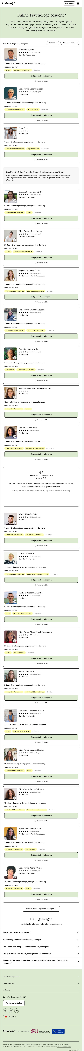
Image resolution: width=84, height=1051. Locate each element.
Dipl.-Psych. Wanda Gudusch (31, 310)
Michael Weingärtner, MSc (30, 593)
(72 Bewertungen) (35, 312)
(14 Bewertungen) (35, 556)
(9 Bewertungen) (35, 871)
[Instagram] (5, 1010)
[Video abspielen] (15, 58)
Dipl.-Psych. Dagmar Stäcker (31, 750)
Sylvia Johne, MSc (26, 671)
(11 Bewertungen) (35, 194)
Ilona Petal (23, 128)
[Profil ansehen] (10, 54)
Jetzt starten (69, 3)
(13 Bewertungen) (35, 595)
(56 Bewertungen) (35, 517)
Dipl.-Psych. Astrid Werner (30, 868)
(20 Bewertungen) (35, 753)
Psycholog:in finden (14, 1003)
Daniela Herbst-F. (26, 553)
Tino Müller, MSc (26, 49)
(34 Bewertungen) (35, 674)
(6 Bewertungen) (35, 831)
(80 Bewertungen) (35, 713)
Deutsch (52, 43)
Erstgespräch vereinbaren (41, 76)
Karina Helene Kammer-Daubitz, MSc (35, 388)
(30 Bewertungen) (35, 273)
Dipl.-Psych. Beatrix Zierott (31, 89)
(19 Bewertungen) (35, 234)
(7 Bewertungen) (35, 635)
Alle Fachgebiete (68, 43)
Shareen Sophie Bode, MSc (30, 192)
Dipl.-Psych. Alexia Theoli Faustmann (35, 632)
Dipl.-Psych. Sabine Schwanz (31, 789)
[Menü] (78, 3)
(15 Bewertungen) (35, 52)
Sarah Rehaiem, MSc (28, 427)
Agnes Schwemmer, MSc (30, 828)
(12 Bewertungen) (35, 352)
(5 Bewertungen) (35, 430)
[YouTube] (16, 1010)
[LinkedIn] (11, 1010)
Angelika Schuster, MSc (29, 270)
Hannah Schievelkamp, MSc (31, 711)
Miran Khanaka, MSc (28, 514)
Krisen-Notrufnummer (64, 1047)
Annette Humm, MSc (28, 349)
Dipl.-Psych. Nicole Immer (30, 231)
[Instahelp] (8, 3)
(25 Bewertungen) (35, 92)
